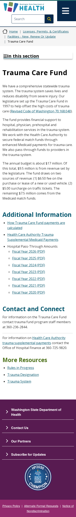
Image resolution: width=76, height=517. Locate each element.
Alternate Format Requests (41, 506)
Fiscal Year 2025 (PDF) (28, 258)
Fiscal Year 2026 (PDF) (28, 251)
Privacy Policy (11, 506)
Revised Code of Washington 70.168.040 (41, 111)
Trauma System (19, 381)
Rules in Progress (20, 368)
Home (13, 31)
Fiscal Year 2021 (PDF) (28, 285)
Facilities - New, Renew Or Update (31, 36)
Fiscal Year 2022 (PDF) (28, 279)
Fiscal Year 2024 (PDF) (28, 265)
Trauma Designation (23, 374)
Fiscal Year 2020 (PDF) (28, 292)
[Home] (30, 7)
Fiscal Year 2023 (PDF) (28, 272)
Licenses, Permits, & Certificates (46, 31)
